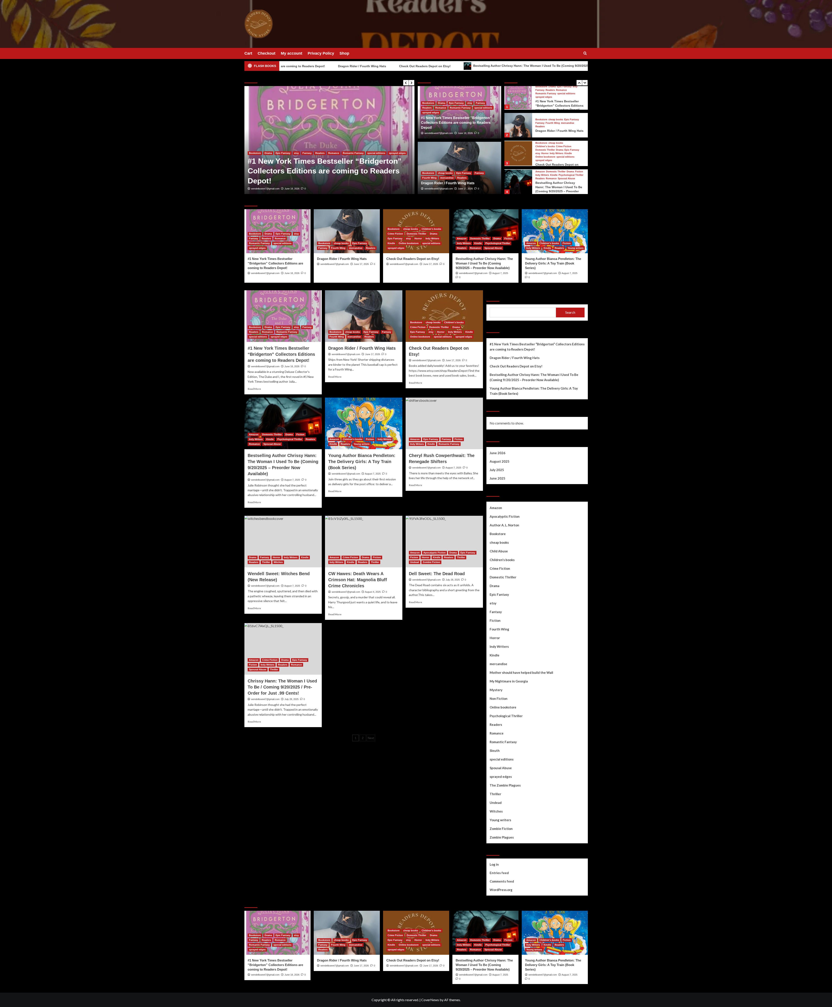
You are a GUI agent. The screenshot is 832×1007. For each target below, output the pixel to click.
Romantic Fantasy (460, 107)
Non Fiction (498, 698)
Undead (414, 562)
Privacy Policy (321, 53)
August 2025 (499, 461)
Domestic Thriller (545, 121)
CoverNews (430, 1000)
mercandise (338, 172)
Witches (278, 562)
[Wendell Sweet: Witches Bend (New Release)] (283, 541)
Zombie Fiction (431, 562)
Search (493, 296)
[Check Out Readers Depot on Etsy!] (518, 125)
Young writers (543, 179)
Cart (248, 53)
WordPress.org (501, 890)
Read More (254, 388)
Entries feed (499, 873)
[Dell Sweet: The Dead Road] (444, 541)
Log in (494, 864)
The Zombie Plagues (505, 785)
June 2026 (497, 453)
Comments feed (502, 881)
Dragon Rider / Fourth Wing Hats (285, 66)
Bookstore (255, 172)
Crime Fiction (563, 118)
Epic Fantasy (290, 172)
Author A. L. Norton (504, 525)
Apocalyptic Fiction (434, 552)
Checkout (266, 53)
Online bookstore (545, 128)
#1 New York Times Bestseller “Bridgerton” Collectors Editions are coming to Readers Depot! (456, 122)
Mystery (496, 690)
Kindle (568, 125)
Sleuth (495, 750)
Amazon (540, 143)
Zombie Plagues (502, 837)
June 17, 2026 (291, 188)
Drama (441, 103)
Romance (440, 107)
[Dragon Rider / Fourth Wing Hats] (329, 140)
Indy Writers (556, 125)
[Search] (585, 53)
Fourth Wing (321, 172)
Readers (353, 172)
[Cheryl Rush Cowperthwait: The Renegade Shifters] (444, 423)
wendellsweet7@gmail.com (265, 188)
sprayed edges (430, 112)
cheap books (272, 172)
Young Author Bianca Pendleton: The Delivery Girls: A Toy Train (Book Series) (559, 187)
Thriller (266, 562)
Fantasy (305, 172)
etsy (469, 103)
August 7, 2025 (500, 273)
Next (371, 738)
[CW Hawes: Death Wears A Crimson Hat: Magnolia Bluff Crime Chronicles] (363, 541)
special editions (483, 107)
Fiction (579, 143)
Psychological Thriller (571, 146)
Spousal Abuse (566, 150)
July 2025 (497, 470)
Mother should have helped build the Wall (521, 672)
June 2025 (497, 478)
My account (291, 53)
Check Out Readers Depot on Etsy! (348, 66)
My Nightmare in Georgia (509, 681)
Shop (344, 53)
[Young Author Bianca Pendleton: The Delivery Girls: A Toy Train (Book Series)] (518, 181)
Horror (545, 125)
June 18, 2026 (465, 133)
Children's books (545, 118)
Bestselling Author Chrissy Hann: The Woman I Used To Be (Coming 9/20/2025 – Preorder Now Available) (472, 65)
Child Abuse (499, 551)
